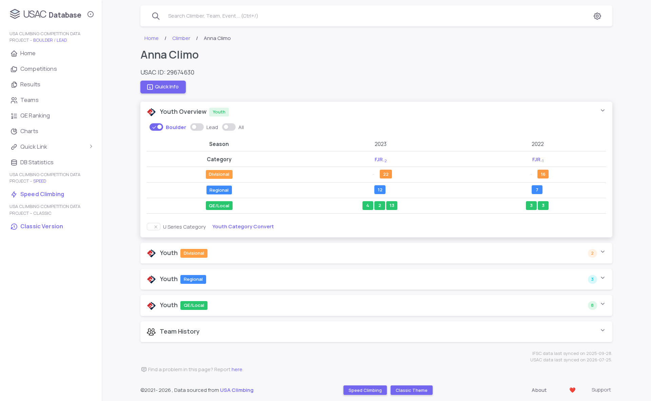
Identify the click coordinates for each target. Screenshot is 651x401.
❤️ (572, 390)
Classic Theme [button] (411, 390)
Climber (181, 38)
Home (151, 38)
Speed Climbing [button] (364, 390)
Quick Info (167, 86)
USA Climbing (237, 390)
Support (601, 389)
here (237, 369)
